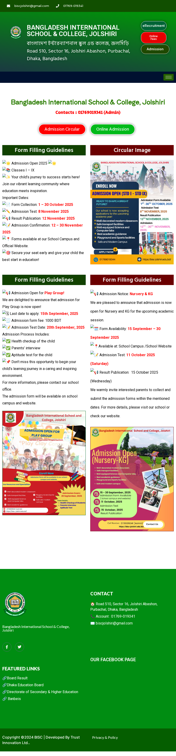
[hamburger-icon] (168, 77)
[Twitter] (19, 647)
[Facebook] (6, 647)
